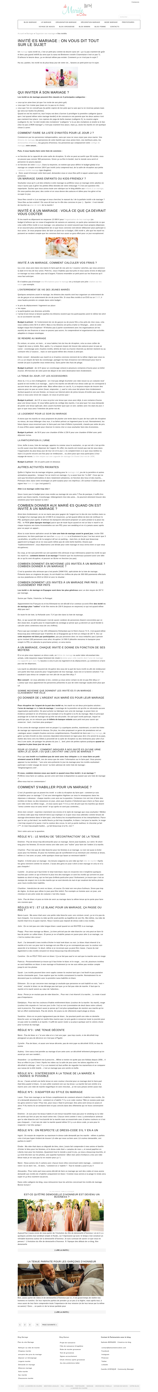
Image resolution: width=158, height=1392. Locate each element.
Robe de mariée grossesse (70, 1349)
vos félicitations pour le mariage (55, 282)
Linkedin (104, 1364)
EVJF (97, 297)
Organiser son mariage (45, 33)
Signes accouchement (68, 1356)
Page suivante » (49, 1325)
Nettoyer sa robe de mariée (29, 1348)
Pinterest (104, 1358)
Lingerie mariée (24, 1361)
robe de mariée (89, 861)
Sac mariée (22, 1375)
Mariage (29, 33)
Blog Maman (64, 1337)
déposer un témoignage (27, 1358)
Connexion (135, 2)
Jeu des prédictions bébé (70, 1363)
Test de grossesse (67, 1353)
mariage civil (73, 472)
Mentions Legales (51, 1386)
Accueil (21, 33)
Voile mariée (23, 1371)
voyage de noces (121, 1386)
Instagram (105, 1354)
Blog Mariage (23, 1337)
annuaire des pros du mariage (30, 1354)
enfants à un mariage (94, 188)
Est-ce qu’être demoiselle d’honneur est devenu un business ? (62, 1195)
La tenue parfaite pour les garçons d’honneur (62, 1261)
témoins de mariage (26, 140)
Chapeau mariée (24, 1351)
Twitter (104, 1361)
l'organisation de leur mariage (77, 219)
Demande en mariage (26, 1364)
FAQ (62, 1386)
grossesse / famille (103, 1386)
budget (38, 165)
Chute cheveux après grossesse (72, 1360)
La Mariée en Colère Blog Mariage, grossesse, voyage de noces (79, 10)
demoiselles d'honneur (27, 143)
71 (37, 1325)
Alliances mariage (25, 1368)
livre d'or (31, 483)
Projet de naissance (67, 1342)
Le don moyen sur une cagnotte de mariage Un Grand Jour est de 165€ (63, 456)
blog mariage (96, 733)
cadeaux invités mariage (28, 170)
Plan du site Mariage (26, 1342)
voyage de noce (61, 536)
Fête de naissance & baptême (71, 1346)
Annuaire (69, 1386)
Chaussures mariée (25, 1378)
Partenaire (80, 1386)
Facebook (105, 1351)
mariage (24, 52)
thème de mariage (65, 655)
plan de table (35, 205)
